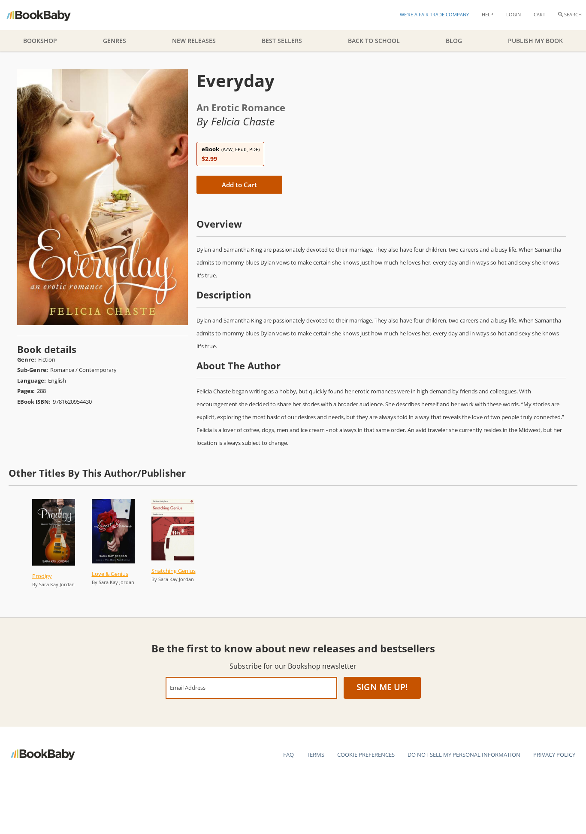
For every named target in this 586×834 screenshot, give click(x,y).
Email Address (187, 687)
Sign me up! (382, 687)
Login (513, 14)
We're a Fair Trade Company (434, 14)
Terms (315, 754)
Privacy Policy (554, 754)
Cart (539, 14)
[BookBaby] (46, 15)
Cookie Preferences (366, 754)
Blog (454, 41)
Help (487, 14)
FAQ (288, 754)
